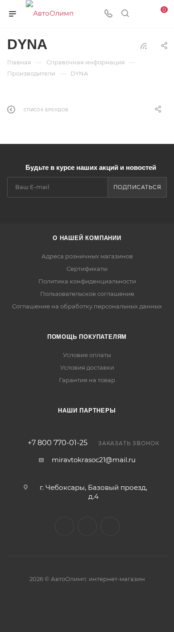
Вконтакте (64, 526)
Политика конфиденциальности (87, 281)
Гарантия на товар (87, 379)
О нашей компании (87, 238)
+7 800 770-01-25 (57, 443)
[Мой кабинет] (142, 14)
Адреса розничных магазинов (87, 256)
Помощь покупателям (87, 336)
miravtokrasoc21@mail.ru (94, 459)
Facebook (87, 526)
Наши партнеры (87, 410)
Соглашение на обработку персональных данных (87, 306)
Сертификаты (87, 268)
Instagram (110, 526)
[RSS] (144, 46)
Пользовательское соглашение (87, 293)
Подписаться (137, 187)
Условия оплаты (87, 354)
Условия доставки (87, 367)
